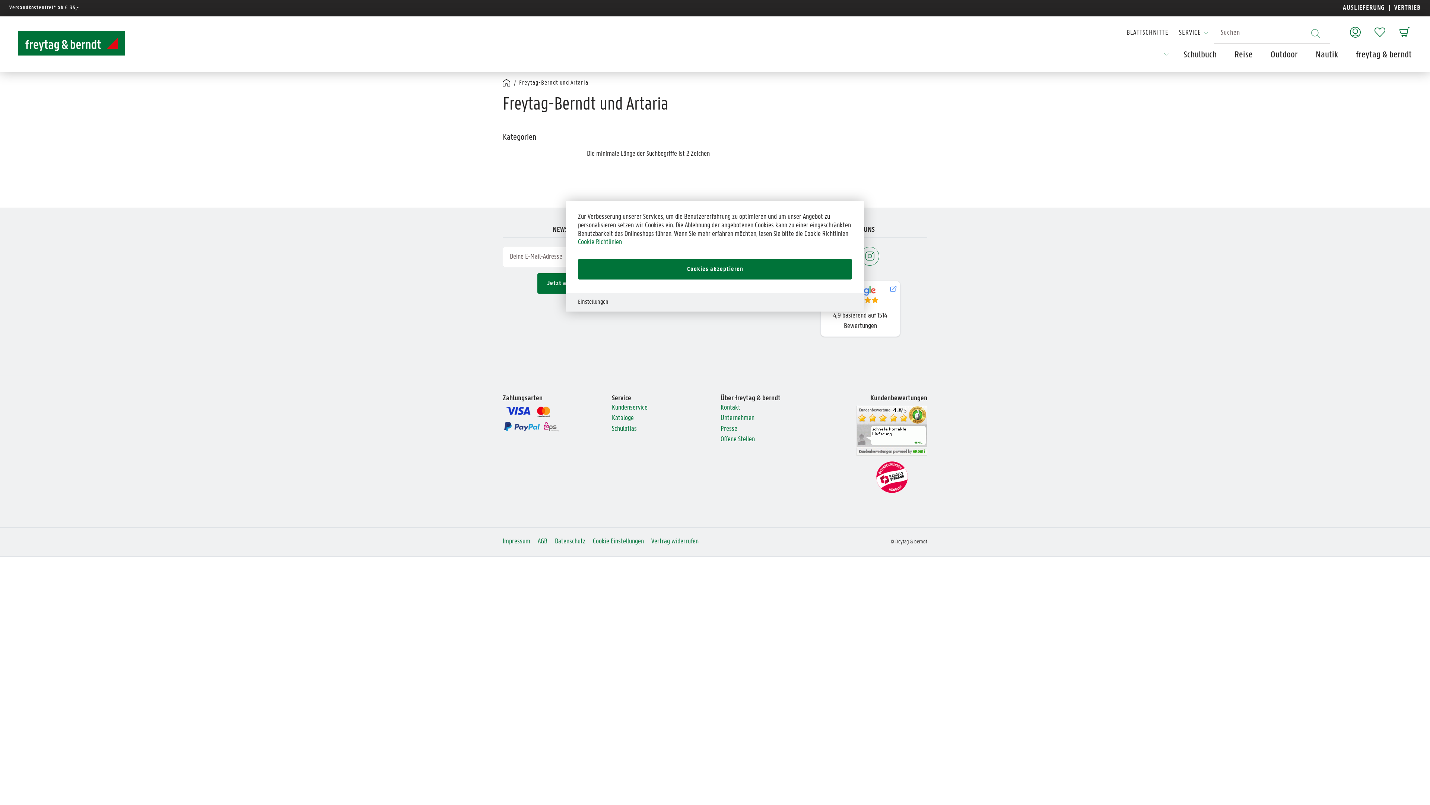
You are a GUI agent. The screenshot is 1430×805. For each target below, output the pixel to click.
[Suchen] (1315, 33)
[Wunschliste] (1380, 28)
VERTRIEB (1407, 8)
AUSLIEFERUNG (1364, 8)
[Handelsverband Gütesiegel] (892, 477)
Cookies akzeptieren (715, 269)
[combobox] (1272, 33)
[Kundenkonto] (1355, 28)
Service (1190, 33)
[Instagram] (869, 256)
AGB (542, 541)
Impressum (516, 541)
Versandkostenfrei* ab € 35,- (44, 8)
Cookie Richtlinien (600, 242)
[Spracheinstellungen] (1166, 56)
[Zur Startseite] (64, 43)
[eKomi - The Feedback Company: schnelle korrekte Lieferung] (892, 431)
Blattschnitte (1147, 33)
